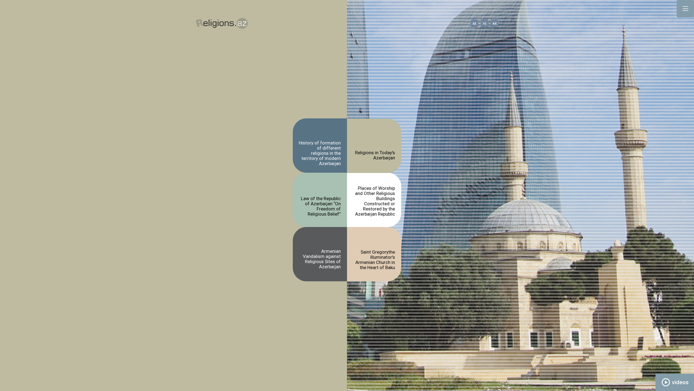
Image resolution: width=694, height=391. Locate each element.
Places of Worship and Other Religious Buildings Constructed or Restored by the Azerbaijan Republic (375, 201)
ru (484, 23)
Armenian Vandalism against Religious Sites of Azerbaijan (322, 259)
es (495, 23)
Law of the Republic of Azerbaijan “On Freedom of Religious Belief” (321, 206)
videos (675, 382)
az (474, 23)
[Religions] (222, 23)
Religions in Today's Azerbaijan (375, 155)
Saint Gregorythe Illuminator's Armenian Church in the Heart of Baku (375, 260)
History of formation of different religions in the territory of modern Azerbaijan (320, 152)
